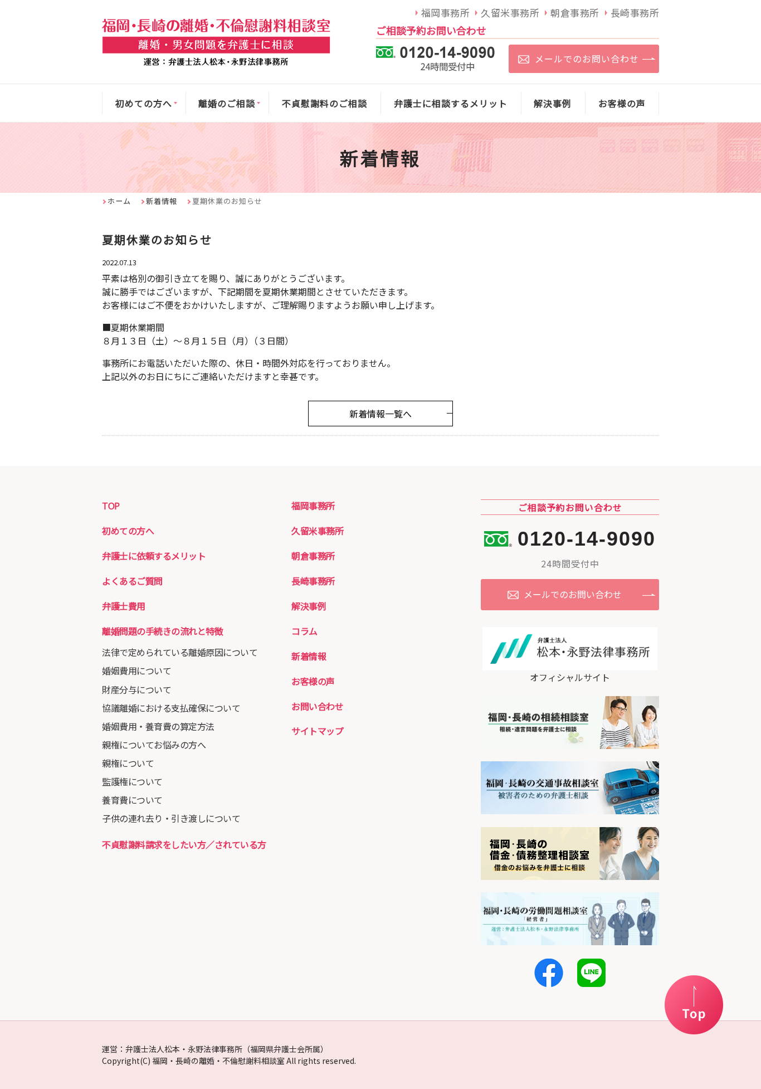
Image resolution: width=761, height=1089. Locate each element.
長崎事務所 (313, 580)
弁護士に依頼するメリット (154, 555)
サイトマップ (317, 730)
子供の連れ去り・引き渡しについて (171, 818)
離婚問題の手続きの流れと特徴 (162, 631)
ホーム (119, 201)
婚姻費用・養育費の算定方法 (158, 726)
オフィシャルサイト (570, 677)
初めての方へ (128, 530)
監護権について (132, 781)
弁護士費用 (123, 605)
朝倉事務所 (313, 555)
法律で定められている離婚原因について (179, 652)
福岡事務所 (313, 505)
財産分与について (136, 689)
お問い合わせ (317, 706)
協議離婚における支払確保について (171, 707)
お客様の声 (313, 681)
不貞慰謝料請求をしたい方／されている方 (184, 844)
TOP (111, 505)
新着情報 (161, 201)
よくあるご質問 (132, 580)
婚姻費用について (136, 670)
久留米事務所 (317, 530)
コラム (304, 631)
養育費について (132, 799)
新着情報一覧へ (380, 413)
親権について (128, 763)
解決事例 (308, 605)
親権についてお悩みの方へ (154, 744)
